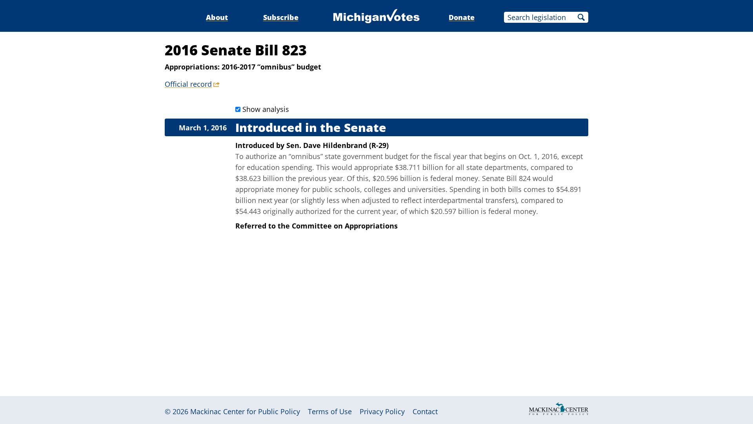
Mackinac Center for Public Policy (245, 411)
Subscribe (280, 17)
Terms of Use (330, 411)
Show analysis (265, 109)
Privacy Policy (382, 411)
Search (581, 17)
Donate (462, 17)
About (217, 17)
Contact (425, 411)
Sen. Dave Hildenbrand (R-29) (337, 145)
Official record (188, 84)
